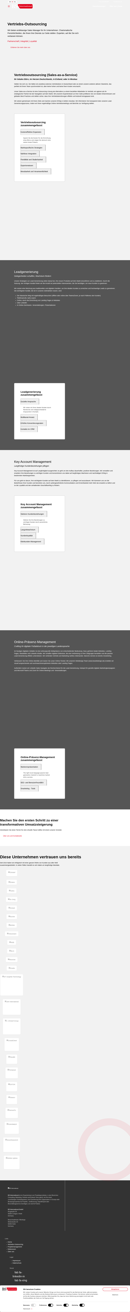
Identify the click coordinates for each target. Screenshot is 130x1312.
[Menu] (9, 6)
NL (15, 1)
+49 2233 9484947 (104, 1)
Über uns (11, 1251)
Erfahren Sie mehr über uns (20, 47)
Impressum (16, 1260)
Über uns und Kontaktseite (12, 836)
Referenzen (12, 1249)
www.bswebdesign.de (96, 661)
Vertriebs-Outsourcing (15, 1244)
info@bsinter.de (117, 1)
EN (10, 1)
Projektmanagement (15, 1247)
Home (10, 1242)
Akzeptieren (115, 1289)
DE (12, 1)
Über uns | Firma (116, 6)
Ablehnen (115, 1295)
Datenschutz (17, 1263)
